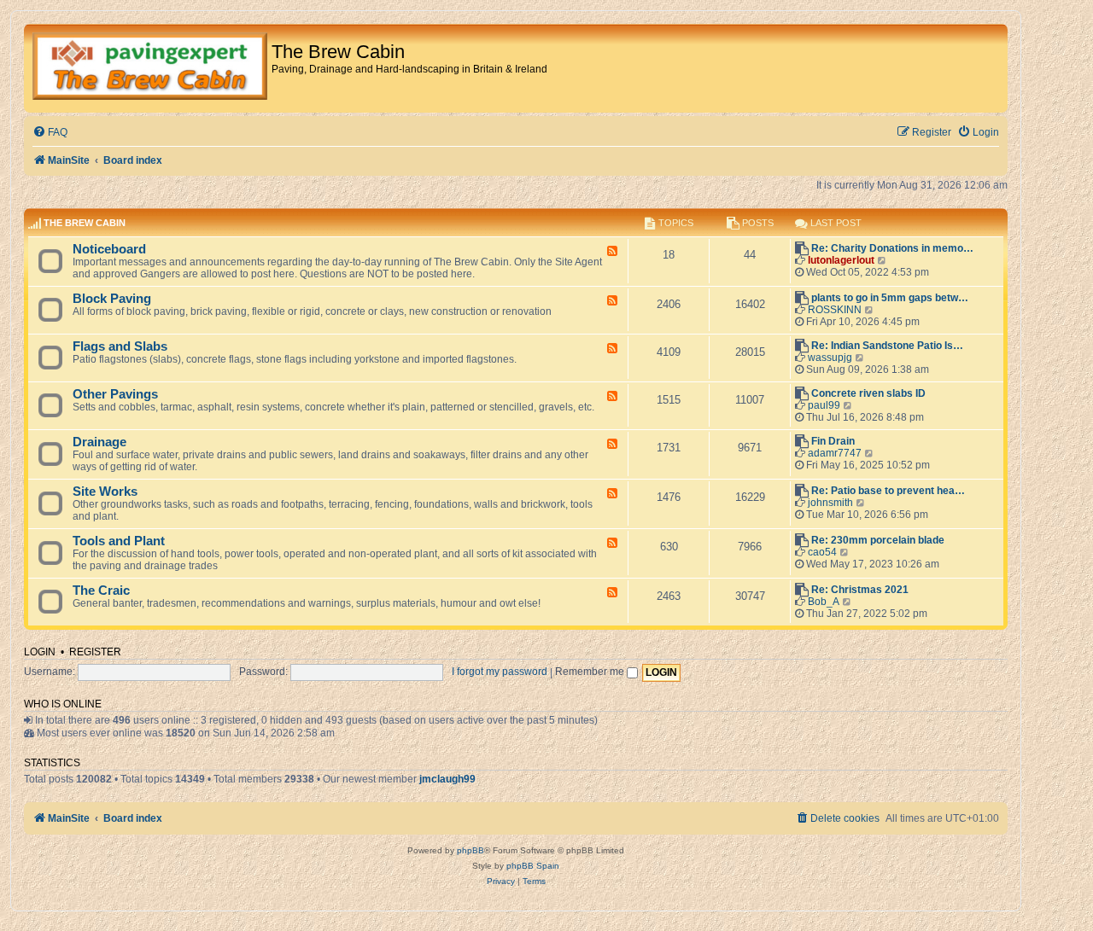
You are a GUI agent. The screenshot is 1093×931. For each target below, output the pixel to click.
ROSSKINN (835, 310)
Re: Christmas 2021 (860, 590)
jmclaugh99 (447, 779)
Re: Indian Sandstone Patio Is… (887, 346)
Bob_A (823, 602)
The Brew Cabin (85, 223)
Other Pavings (115, 394)
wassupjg (830, 358)
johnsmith (830, 503)
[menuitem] (49, 132)
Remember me (591, 672)
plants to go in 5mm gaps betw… (889, 298)
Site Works (105, 491)
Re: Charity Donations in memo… (892, 248)
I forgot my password (499, 672)
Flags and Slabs (120, 346)
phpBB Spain (532, 865)
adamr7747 (835, 453)
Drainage (99, 442)
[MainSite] (150, 68)
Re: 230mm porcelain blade (877, 540)
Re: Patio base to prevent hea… (888, 491)
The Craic (101, 590)
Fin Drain (833, 441)
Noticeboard (109, 249)
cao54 (822, 552)
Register (95, 652)
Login (40, 652)
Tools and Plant (119, 541)
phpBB (470, 850)
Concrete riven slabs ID (868, 393)
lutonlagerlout (841, 260)
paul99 (824, 405)
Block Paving (112, 298)
